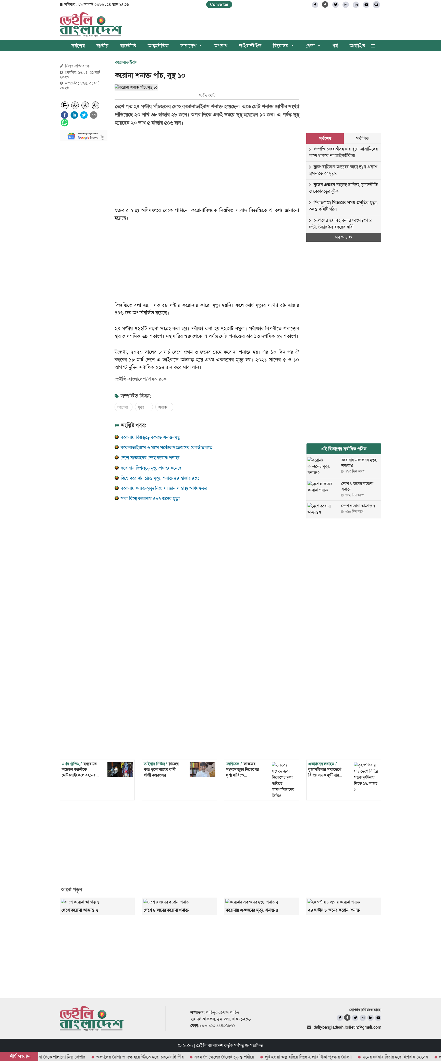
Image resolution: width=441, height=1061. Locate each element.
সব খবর (342, 237)
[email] (93, 115)
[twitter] (335, 5)
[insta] (363, 1018)
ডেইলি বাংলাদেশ (209, 1045)
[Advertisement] (83, 221)
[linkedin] (356, 5)
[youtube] (378, 1018)
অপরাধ (220, 45)
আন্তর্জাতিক (158, 45)
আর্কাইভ (357, 45)
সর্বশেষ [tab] (325, 138)
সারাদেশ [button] (189, 45)
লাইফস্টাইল (250, 45)
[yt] (366, 5)
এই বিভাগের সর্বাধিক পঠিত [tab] (343, 449)
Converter (219, 4)
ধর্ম (335, 45)
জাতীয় (102, 45)
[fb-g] (325, 4)
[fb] (315, 5)
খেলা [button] (311, 45)
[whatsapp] (64, 122)
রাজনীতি (128, 45)
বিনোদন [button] (281, 45)
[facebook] (64, 115)
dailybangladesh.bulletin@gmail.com (347, 1027)
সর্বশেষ (77, 45)
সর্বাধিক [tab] (362, 138)
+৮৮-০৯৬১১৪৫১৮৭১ (217, 1025)
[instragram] (345, 5)
